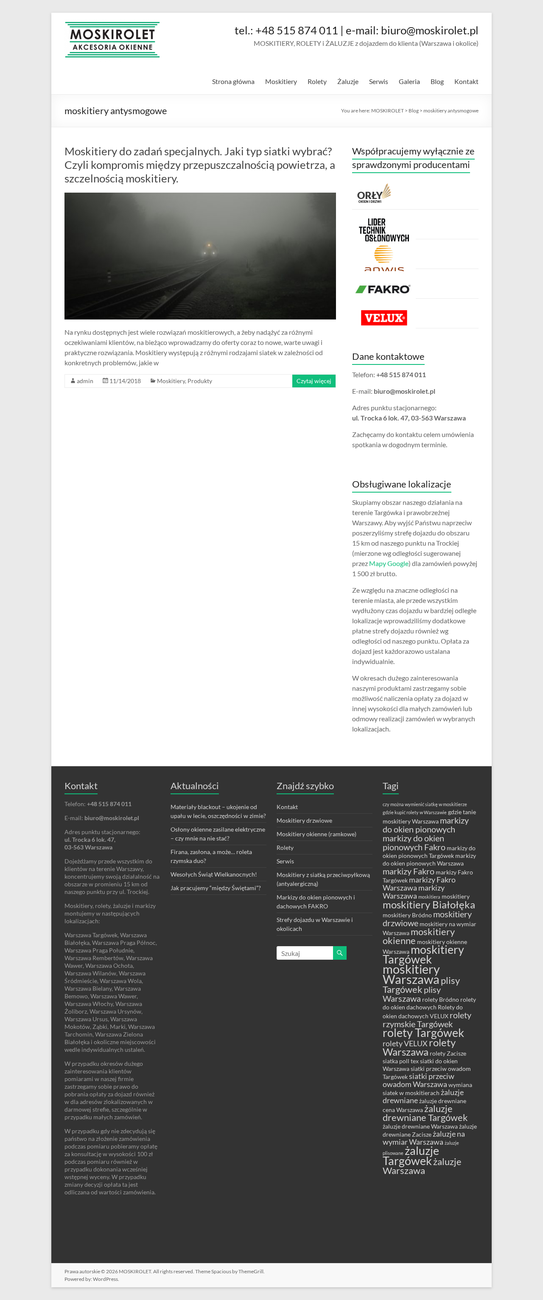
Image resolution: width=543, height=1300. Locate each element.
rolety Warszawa (419, 1047)
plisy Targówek (421, 985)
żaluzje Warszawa (422, 1166)
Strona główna (233, 81)
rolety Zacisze (448, 1053)
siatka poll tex (401, 1061)
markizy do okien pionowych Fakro (414, 842)
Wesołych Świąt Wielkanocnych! (214, 874)
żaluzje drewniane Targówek (425, 1113)
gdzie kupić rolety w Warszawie (415, 812)
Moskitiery (281, 81)
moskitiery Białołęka (429, 905)
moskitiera (429, 896)
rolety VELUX (405, 1043)
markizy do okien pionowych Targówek (429, 851)
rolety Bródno (440, 999)
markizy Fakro (408, 871)
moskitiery (456, 896)
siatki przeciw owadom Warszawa (418, 1080)
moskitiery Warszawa (411, 973)
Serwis (378, 81)
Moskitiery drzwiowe (304, 820)
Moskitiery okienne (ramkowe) (316, 834)
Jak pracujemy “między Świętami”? (216, 887)
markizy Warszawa (414, 891)
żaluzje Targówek (411, 1156)
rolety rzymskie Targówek (427, 1019)
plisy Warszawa (412, 993)
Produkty (200, 380)
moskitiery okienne (419, 936)
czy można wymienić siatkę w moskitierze (425, 804)
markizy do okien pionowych (426, 824)
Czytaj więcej (314, 380)
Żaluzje (347, 81)
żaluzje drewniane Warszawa (420, 1126)
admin (85, 380)
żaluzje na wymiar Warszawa (424, 1137)
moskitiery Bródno (407, 915)
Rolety (317, 81)
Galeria (409, 81)
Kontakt (466, 81)
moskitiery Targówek (423, 954)
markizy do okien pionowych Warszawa (429, 859)
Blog (437, 81)
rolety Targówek (423, 1032)
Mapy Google (389, 563)
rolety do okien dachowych (429, 1003)
